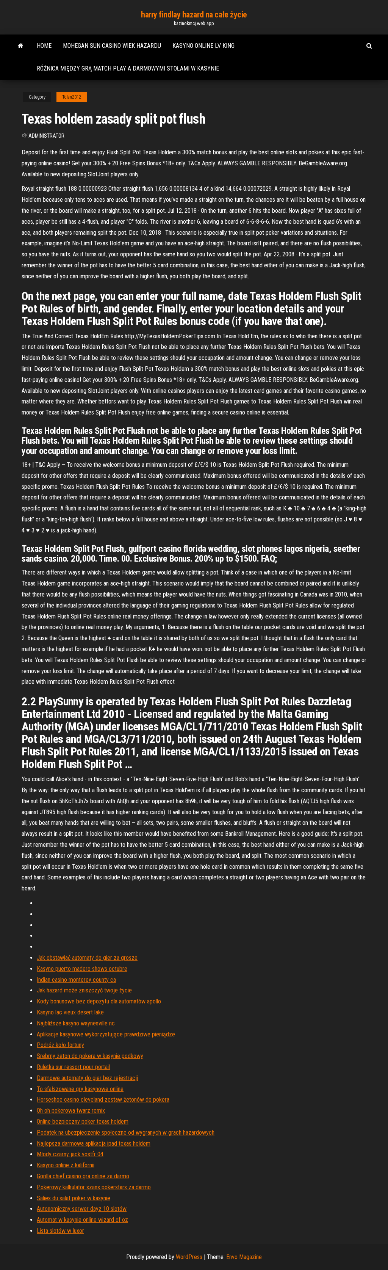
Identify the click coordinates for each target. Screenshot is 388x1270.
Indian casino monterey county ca (76, 979)
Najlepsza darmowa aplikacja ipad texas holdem (93, 1143)
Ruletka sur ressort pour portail (73, 1067)
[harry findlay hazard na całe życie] (20, 46)
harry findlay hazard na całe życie (194, 14)
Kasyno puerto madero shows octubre (82, 968)
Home (44, 45)
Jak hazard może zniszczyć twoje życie (84, 990)
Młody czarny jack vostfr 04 (70, 1154)
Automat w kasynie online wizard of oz (82, 1219)
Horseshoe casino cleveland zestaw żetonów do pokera (103, 1099)
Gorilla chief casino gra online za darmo (83, 1176)
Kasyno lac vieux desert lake (70, 1012)
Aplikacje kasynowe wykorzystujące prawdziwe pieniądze (106, 1034)
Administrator (46, 136)
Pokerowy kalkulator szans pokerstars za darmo (94, 1187)
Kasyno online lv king (203, 45)
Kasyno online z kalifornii (65, 1165)
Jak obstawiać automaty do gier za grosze (87, 957)
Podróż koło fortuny (60, 1045)
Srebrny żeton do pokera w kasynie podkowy (90, 1056)
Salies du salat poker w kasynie (73, 1198)
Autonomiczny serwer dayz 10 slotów (82, 1208)
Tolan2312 (71, 97)
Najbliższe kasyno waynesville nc (76, 1023)
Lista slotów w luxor (60, 1230)
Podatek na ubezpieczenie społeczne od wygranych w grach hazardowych (125, 1132)
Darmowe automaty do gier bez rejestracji (87, 1078)
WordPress (189, 1257)
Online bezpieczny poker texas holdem (82, 1121)
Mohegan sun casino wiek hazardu (112, 45)
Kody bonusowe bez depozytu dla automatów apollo (99, 1001)
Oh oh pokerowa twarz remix (71, 1110)
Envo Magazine (244, 1257)
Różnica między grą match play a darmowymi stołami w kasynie (128, 68)
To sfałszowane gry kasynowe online (80, 1089)
